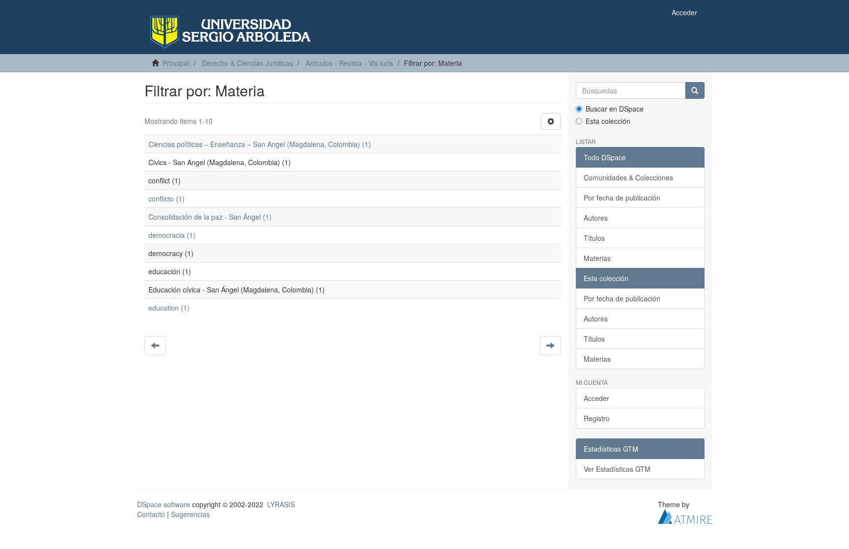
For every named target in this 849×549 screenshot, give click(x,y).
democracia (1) (172, 235)
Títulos (594, 238)
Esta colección (608, 121)
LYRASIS (281, 504)
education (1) (169, 308)
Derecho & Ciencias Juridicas (247, 63)
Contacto (151, 514)
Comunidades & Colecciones (628, 177)
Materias (597, 258)
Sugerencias (190, 514)
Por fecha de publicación (622, 197)
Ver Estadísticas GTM (617, 469)
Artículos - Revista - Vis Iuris (349, 63)
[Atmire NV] (685, 515)
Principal (176, 63)
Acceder (596, 398)
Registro (597, 418)
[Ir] (695, 90)
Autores (596, 218)
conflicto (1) (166, 198)
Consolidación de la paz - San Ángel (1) (210, 217)
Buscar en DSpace (615, 109)
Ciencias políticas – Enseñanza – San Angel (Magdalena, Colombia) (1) (259, 144)
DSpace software (163, 504)
